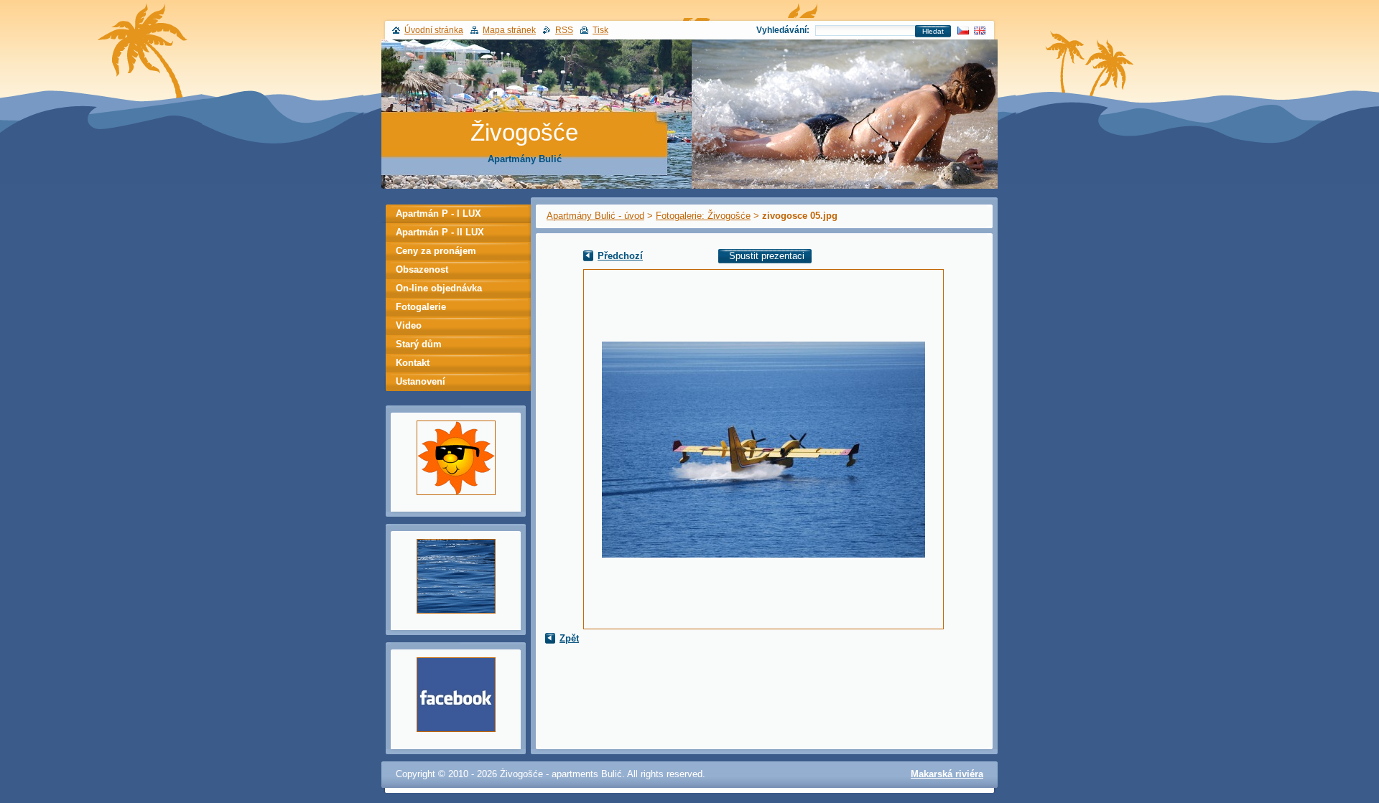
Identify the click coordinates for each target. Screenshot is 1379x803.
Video (409, 325)
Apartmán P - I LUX (438, 213)
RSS (564, 30)
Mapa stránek (509, 30)
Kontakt (413, 362)
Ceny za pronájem (436, 250)
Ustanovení (420, 381)
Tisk (600, 30)
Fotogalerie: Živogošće (703, 215)
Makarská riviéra (947, 774)
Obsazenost (422, 269)
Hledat (933, 31)
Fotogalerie (421, 306)
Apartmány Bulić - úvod (595, 215)
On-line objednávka (439, 288)
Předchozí (620, 255)
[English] (979, 30)
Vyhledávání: (782, 30)
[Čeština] (963, 30)
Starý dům (419, 344)
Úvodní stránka (433, 30)
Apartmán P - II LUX (440, 232)
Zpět (569, 638)
